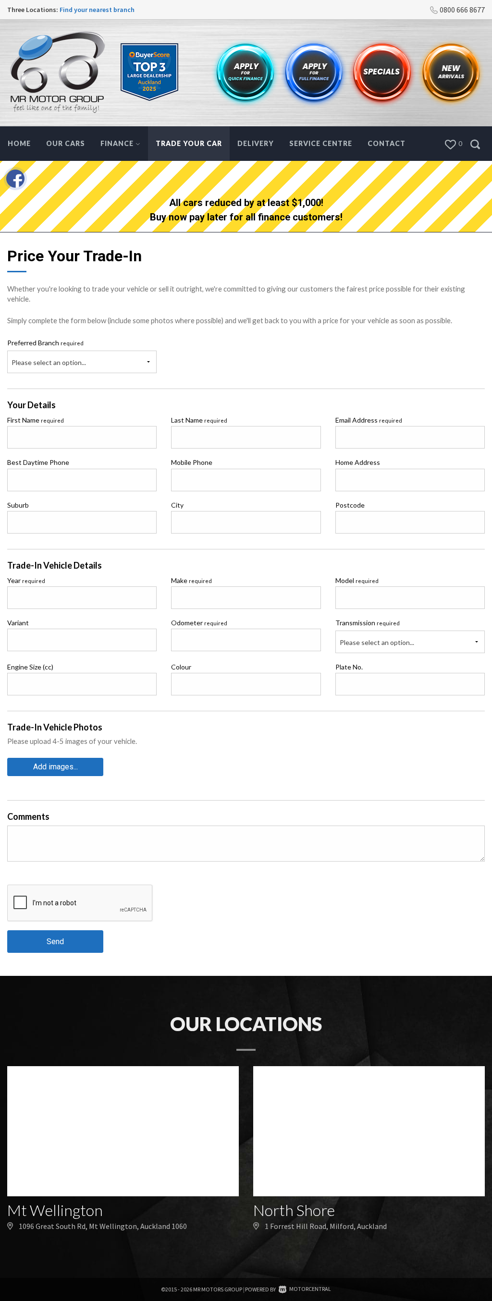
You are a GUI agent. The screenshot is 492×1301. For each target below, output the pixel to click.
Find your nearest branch (97, 9)
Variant (18, 623)
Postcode (350, 505)
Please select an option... (49, 362)
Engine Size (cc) (30, 667)
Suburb (18, 505)
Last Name (199, 420)
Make (191, 580)
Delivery (255, 143)
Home (19, 143)
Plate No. (349, 667)
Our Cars (65, 143)
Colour (181, 667)
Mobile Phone (191, 462)
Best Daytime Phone (38, 462)
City (177, 505)
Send (55, 941)
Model (357, 580)
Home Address (357, 462)
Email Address (368, 420)
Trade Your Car (189, 143)
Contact (387, 143)
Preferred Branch (45, 343)
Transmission (367, 623)
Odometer (199, 623)
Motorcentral (310, 1288)
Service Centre (320, 143)
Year (26, 580)
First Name (35, 420)
